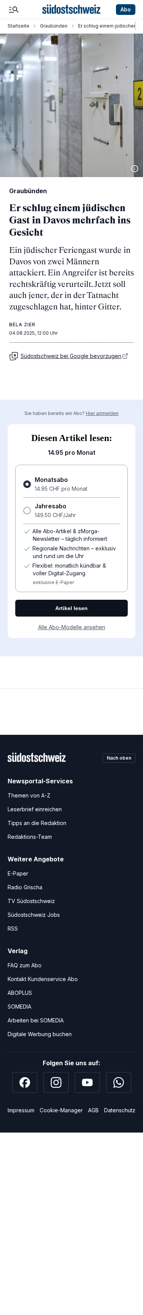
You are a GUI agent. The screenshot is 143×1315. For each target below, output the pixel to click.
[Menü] (14, 9)
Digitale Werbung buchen (40, 1034)
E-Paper (18, 873)
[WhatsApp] (118, 1082)
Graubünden (53, 26)
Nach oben (119, 758)
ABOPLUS (20, 993)
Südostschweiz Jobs (34, 914)
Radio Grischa (25, 887)
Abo (126, 9)
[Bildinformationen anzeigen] (134, 169)
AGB (93, 1110)
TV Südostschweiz (31, 901)
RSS (13, 928)
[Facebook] (24, 1082)
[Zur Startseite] (71, 9)
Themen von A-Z (29, 795)
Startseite (18, 26)
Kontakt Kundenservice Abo (43, 979)
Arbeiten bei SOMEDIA (36, 1020)
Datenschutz (119, 1110)
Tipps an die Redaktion (37, 823)
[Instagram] (56, 1082)
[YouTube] (87, 1082)
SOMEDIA (19, 1006)
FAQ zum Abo (25, 965)
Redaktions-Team (30, 836)
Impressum (21, 1110)
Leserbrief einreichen (35, 809)
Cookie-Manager (61, 1110)
